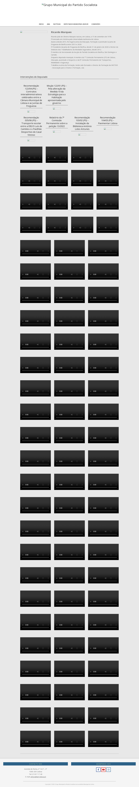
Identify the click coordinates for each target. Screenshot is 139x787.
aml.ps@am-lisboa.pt (38, 777)
